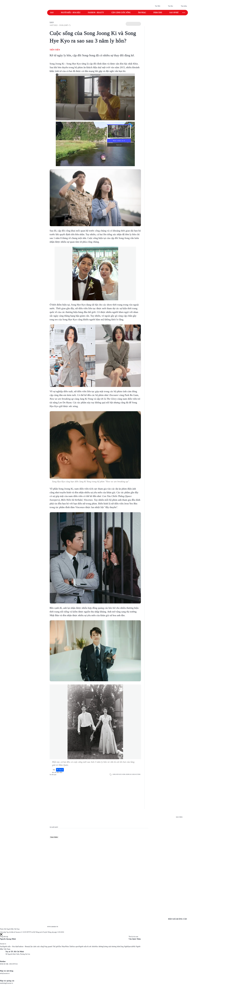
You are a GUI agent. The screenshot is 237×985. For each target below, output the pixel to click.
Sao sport (174, 12)
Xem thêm (54, 837)
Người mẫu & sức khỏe (87, 946)
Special (130, 946)
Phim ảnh (157, 12)
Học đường (99, 946)
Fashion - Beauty (96, 12)
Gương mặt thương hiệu (111, 946)
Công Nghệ (124, 946)
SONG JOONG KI (126, 774)
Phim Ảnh (68, 946)
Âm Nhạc (62, 946)
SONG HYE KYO (117, 774)
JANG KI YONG (136, 774)
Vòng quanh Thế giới (51, 946)
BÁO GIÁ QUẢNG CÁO (177, 919)
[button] (133, 24)
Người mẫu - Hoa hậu (70, 12)
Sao (52, 12)
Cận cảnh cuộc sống (121, 12)
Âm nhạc (142, 12)
